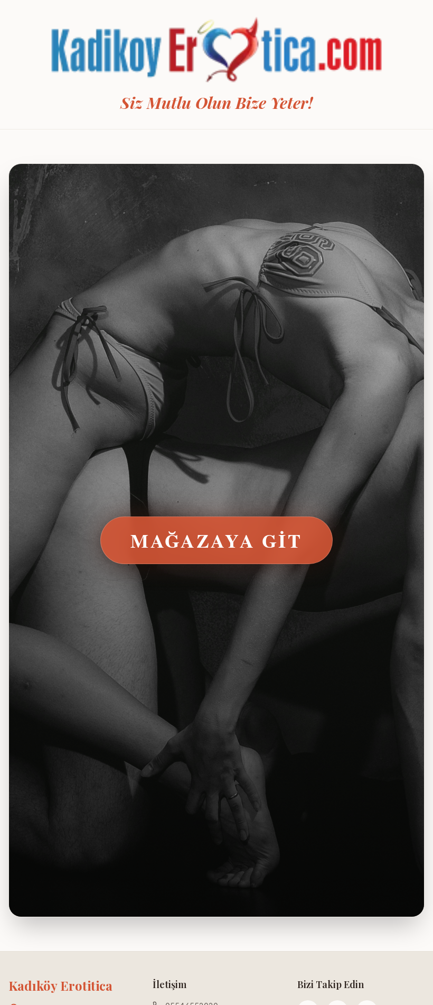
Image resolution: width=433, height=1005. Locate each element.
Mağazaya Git (216, 540)
